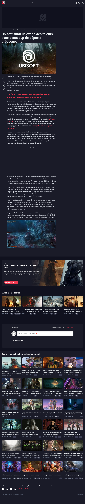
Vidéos (32, 3)
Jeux (9, 3)
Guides (24, 3)
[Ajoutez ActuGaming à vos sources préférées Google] (3, 77)
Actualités (9, 30)
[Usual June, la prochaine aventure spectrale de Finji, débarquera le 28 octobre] (73, 404)
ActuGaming (3, 3)
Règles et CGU (80, 494)
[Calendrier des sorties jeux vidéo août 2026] (42, 273)
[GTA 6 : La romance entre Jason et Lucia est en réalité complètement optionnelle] (32, 404)
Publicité (27, 489)
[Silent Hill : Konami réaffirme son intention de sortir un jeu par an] (11, 445)
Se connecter (69, 327)
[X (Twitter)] (7, 489)
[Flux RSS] (15, 489)
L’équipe (33, 489)
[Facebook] (3, 489)
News (16, 3)
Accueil (4, 30)
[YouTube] (11, 489)
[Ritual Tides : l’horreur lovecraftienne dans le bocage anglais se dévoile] (32, 424)
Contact (21, 489)
